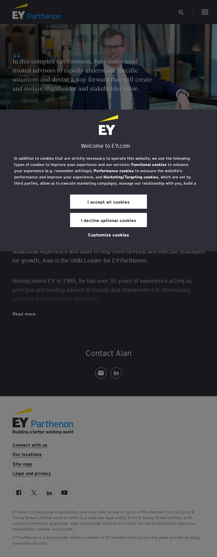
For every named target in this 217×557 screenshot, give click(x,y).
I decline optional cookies (108, 220)
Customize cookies (108, 234)
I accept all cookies (108, 202)
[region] (108, 180)
